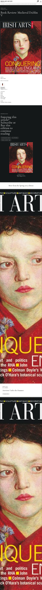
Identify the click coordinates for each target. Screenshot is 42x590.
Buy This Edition (15, 137)
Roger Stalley (3, 78)
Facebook (2, 102)
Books (2, 92)
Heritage (2, 96)
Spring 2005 (3, 8)
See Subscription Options (5, 137)
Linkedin (9, 102)
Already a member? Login (5, 140)
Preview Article (6, 393)
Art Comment (5, 387)
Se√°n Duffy (3, 98)
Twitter (6, 102)
